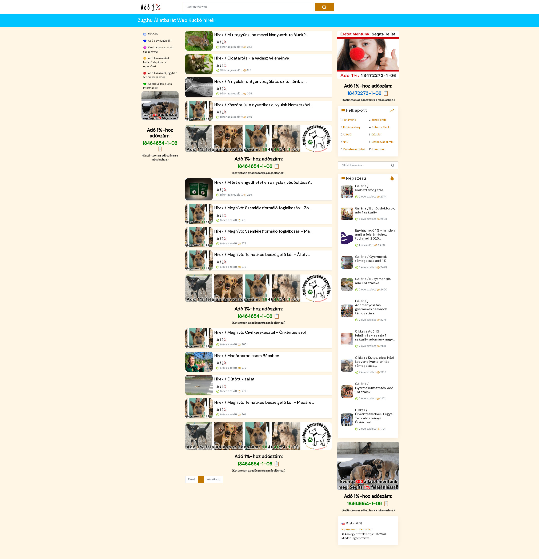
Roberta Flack (381, 127)
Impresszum (349, 529)
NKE (345, 142)
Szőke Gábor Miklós (384, 142)
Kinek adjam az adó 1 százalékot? (158, 49)
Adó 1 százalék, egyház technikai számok (160, 75)
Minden (152, 34)
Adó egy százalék (158, 40)
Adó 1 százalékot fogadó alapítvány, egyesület (156, 62)
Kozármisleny (351, 127)
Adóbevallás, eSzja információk (157, 86)
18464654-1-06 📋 (160, 146)
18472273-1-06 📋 (368, 93)
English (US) (354, 523)
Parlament (349, 119)
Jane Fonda (378, 119)
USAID (347, 134)
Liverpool (378, 149)
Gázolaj (376, 134)
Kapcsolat (365, 529)
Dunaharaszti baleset (357, 149)
